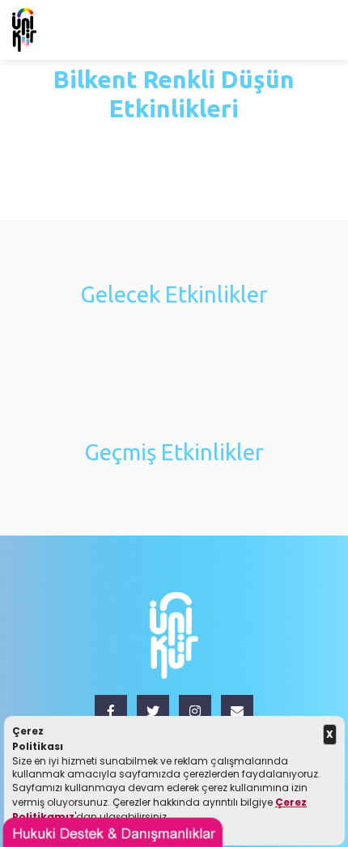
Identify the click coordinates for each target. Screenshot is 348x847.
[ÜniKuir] (24, 29)
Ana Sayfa (80, 143)
